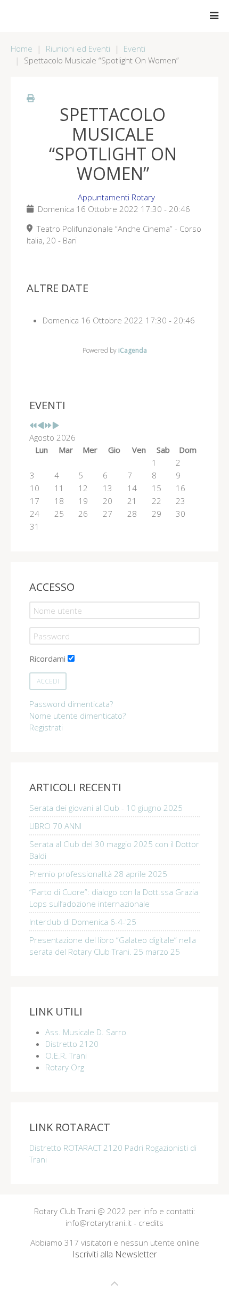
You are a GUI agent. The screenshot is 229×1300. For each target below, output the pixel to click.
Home (21, 48)
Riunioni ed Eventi (78, 48)
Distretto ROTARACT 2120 (77, 1147)
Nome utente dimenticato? (77, 715)
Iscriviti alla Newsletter (114, 1254)
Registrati (46, 727)
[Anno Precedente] (33, 425)
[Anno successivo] (48, 425)
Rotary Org (64, 1067)
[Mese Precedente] (40, 425)
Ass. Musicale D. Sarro (85, 1032)
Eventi (134, 48)
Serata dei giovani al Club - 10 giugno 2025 (106, 807)
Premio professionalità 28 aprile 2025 (98, 873)
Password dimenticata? (71, 703)
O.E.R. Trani (66, 1055)
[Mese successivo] (55, 425)
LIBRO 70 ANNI (55, 825)
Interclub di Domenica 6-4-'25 (82, 921)
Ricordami (47, 658)
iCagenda (132, 350)
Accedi (48, 681)
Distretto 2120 (72, 1043)
